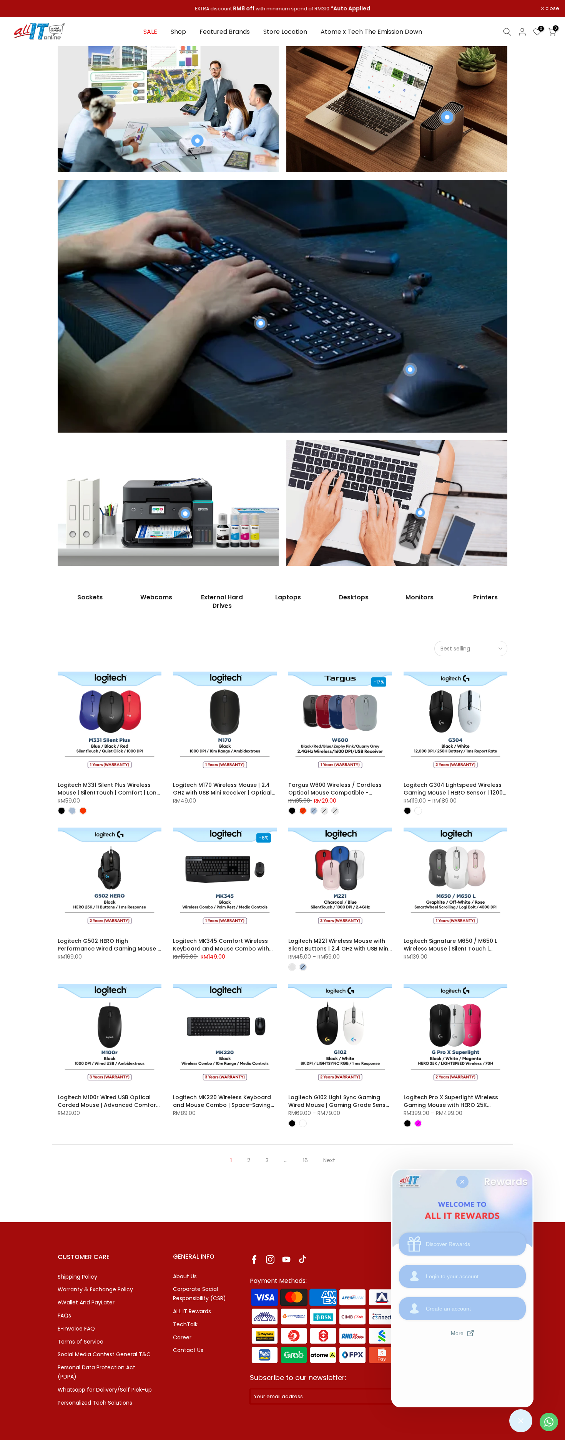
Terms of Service (80, 1341)
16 (305, 1160)
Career (182, 1337)
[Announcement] (282, 8)
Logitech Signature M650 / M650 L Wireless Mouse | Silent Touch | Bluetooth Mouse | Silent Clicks (450, 948)
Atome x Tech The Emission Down (371, 31)
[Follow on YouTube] (286, 1259)
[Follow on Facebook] (254, 1259)
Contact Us (188, 1350)
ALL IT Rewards (192, 1311)
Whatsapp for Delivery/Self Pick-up (105, 1390)
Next (329, 1160)
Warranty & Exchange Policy (95, 1289)
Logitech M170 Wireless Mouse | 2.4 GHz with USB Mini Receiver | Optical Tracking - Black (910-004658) (222, 792)
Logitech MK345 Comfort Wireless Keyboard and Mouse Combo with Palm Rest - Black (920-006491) (221, 948)
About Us (185, 1276)
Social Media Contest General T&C (104, 1354)
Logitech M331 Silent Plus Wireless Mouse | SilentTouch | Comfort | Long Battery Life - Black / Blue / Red (109, 792)
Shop (178, 31)
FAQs (64, 1315)
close (16, 8)
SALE (150, 31)
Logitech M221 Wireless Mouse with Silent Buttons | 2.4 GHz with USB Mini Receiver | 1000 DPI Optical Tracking (338, 948)
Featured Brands (224, 31)
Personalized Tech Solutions (95, 1403)
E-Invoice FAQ (76, 1328)
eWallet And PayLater (86, 1302)
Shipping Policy (77, 1277)
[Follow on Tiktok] (302, 1259)
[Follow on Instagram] (270, 1259)
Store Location (285, 31)
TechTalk (185, 1324)
